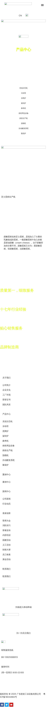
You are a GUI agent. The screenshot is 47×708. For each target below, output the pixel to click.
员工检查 (7, 554)
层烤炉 (23, 98)
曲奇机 (23, 108)
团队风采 (7, 404)
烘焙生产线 (23, 118)
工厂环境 (7, 395)
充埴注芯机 (23, 88)
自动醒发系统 (23, 128)
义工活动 (7, 545)
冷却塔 (23, 93)
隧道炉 (23, 133)
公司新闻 (7, 499)
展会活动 (7, 559)
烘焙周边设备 (23, 113)
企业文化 (7, 390)
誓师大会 (7, 520)
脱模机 (23, 123)
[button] (42, 5)
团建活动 (7, 540)
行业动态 (7, 504)
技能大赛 (7, 549)
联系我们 (7, 576)
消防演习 (7, 525)
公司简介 (7, 385)
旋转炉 (23, 103)
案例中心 (7, 482)
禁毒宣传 (7, 530)
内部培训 (7, 535)
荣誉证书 (7, 399)
